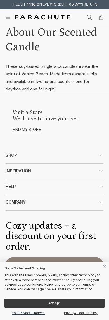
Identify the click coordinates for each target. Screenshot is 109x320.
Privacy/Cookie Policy (81, 313)
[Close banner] (105, 265)
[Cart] (101, 17)
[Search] (89, 17)
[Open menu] (7, 17)
